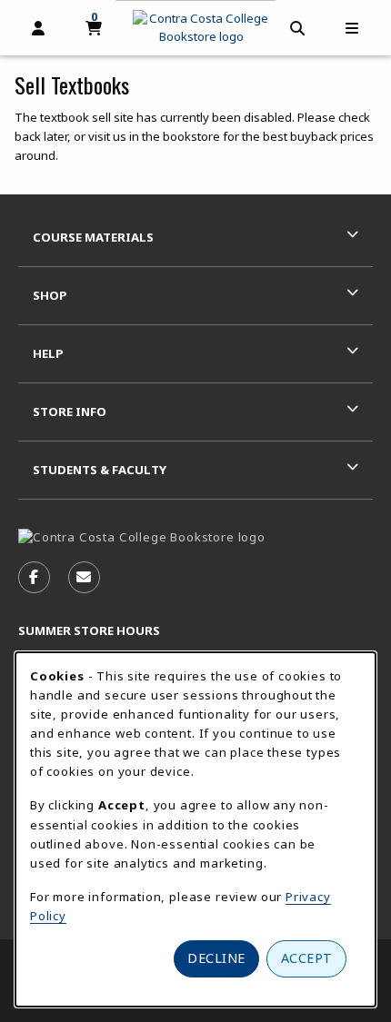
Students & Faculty (99, 469)
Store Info (69, 411)
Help (48, 353)
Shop (50, 295)
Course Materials (93, 237)
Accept (307, 958)
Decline (216, 958)
